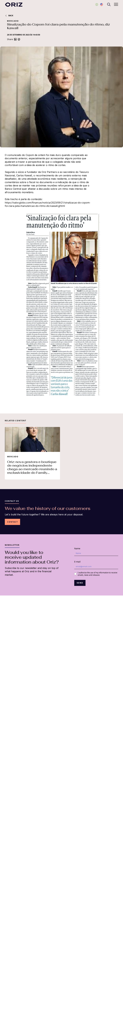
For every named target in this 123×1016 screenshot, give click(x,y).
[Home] (14, 4)
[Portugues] (97, 4)
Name (77, 548)
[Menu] (109, 4)
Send (80, 583)
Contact (12, 522)
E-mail (77, 561)
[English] (101, 4)
